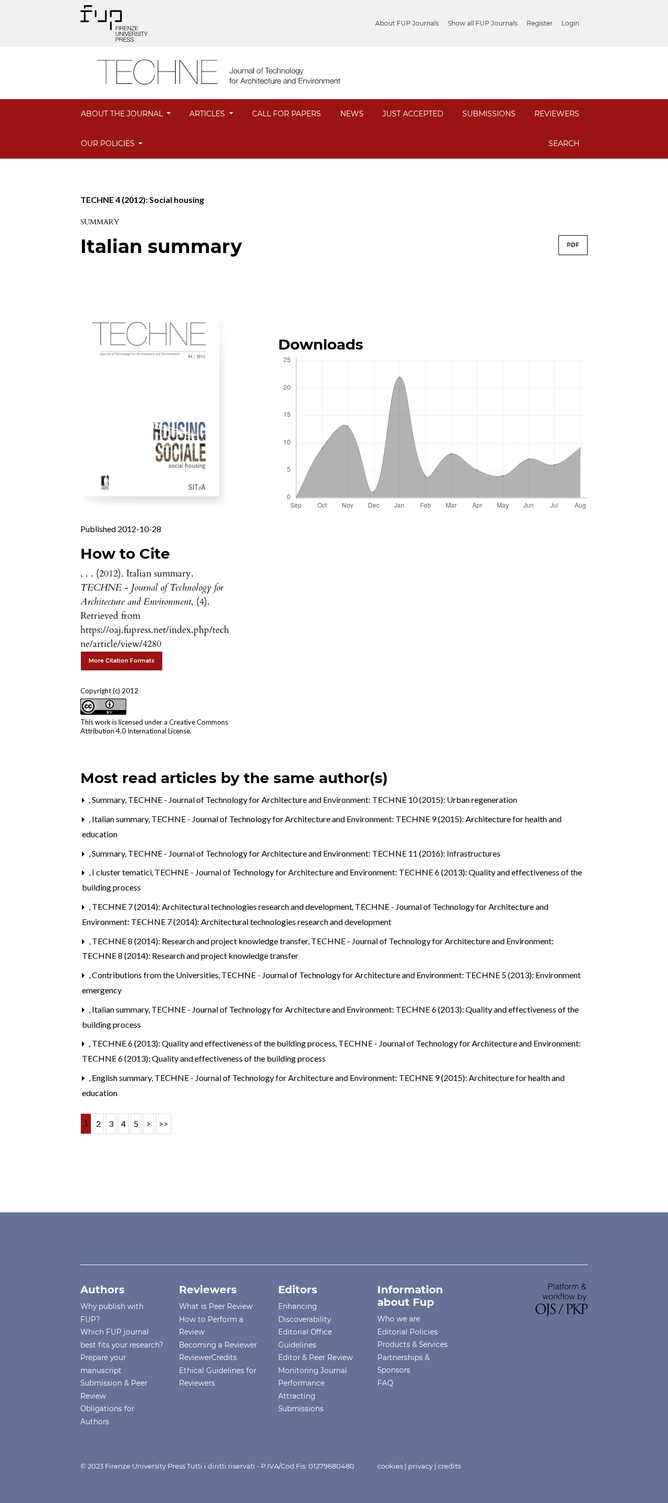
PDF (573, 245)
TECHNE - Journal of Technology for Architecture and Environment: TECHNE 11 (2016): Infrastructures (314, 853)
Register (540, 23)
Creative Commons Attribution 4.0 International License (154, 726)
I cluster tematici (122, 872)
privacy (420, 1466)
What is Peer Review (216, 1306)
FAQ (385, 1383)
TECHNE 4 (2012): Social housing (142, 200)
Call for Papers (286, 113)
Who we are (398, 1319)
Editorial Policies (407, 1332)
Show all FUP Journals (483, 23)
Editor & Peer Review (315, 1357)
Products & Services (412, 1344)
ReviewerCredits (208, 1357)
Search (563, 143)
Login (570, 23)
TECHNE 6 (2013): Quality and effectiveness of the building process (214, 1043)
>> (163, 1123)
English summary (122, 1078)
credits (449, 1466)
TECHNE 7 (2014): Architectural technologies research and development (223, 906)
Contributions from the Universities (156, 975)
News (352, 113)
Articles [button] (208, 113)
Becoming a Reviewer (218, 1345)
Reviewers (556, 113)
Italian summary (121, 819)
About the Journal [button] (123, 113)
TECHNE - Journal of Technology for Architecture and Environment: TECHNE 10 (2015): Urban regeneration (322, 799)
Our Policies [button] (109, 143)
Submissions (489, 113)
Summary (109, 799)
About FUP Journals (407, 23)
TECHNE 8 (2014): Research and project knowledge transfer (201, 941)
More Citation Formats (121, 660)
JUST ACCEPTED (413, 113)
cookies (390, 1466)
